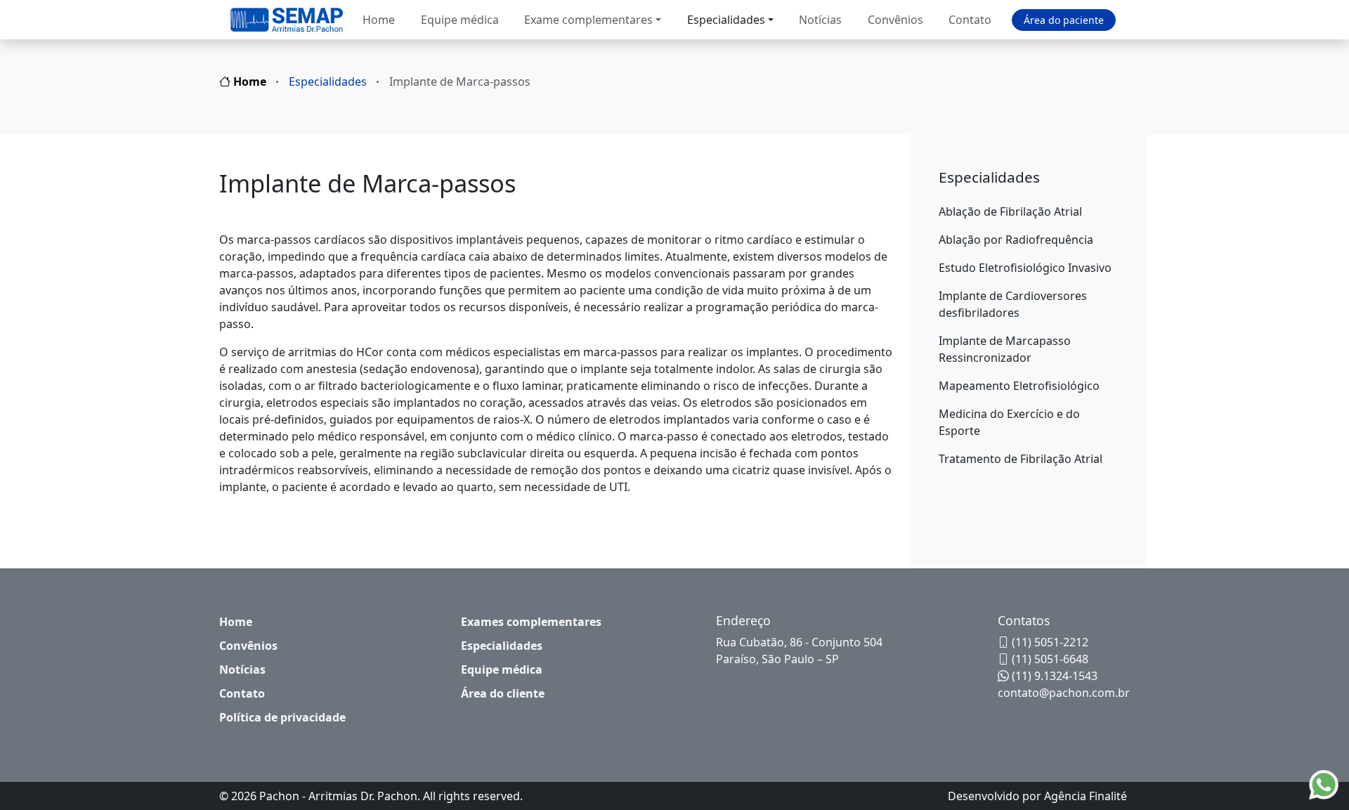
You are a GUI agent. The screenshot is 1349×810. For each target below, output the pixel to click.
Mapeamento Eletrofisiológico (1019, 385)
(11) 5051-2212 (1048, 642)
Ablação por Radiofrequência (1016, 239)
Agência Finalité (1085, 796)
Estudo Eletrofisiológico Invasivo (1025, 267)
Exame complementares (588, 19)
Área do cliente (503, 693)
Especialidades (726, 19)
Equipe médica (460, 19)
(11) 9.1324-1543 (1053, 676)
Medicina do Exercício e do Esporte (1009, 422)
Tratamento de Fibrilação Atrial (1020, 458)
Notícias (820, 19)
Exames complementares (531, 621)
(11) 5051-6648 (1048, 659)
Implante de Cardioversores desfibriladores (1013, 304)
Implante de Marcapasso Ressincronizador (1005, 349)
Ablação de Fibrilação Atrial (1010, 211)
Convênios (895, 19)
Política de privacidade (282, 717)
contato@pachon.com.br (1064, 692)
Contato (970, 19)
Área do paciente (1064, 20)
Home (379, 19)
